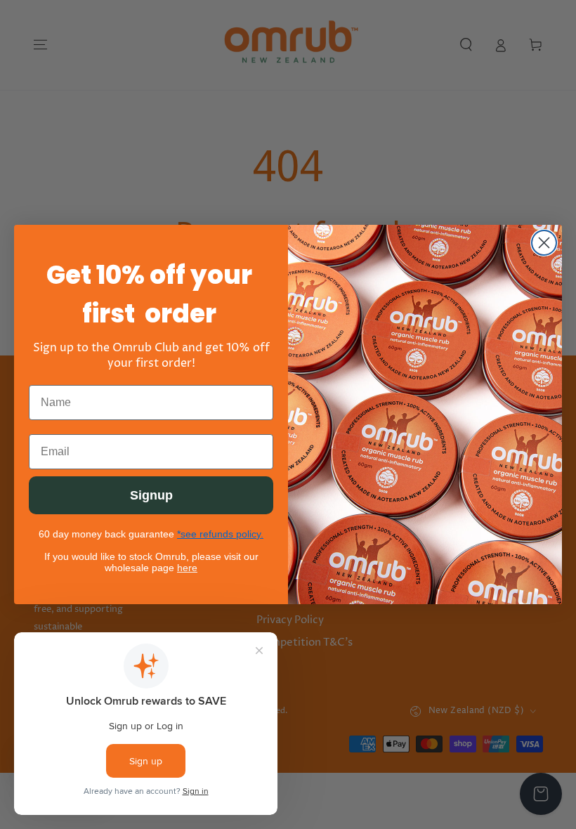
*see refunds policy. (220, 534)
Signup (151, 495)
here (187, 567)
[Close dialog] (544, 242)
